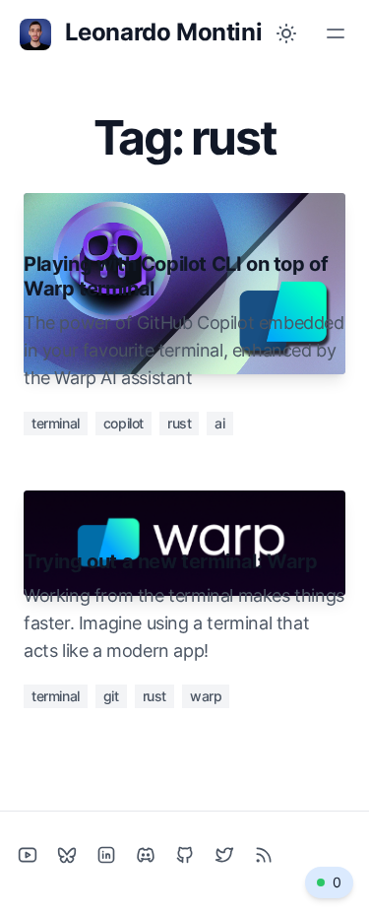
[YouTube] (27, 855)
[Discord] (145, 855)
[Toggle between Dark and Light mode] (286, 33)
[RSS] (263, 855)
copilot (123, 423)
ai (219, 423)
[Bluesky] (67, 855)
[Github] (185, 855)
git (111, 695)
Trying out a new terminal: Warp (171, 561)
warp (205, 695)
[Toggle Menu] (335, 33)
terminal (55, 423)
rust (179, 423)
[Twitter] (224, 855)
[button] (329, 882)
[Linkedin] (106, 855)
